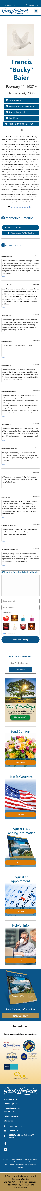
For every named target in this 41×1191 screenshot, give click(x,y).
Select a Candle (7, 612)
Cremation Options (12, 1108)
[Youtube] (5, 1149)
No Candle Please (10, 633)
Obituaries (7, 2)
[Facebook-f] (5, 1143)
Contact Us (15, 2)
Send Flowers (14, 118)
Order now (20, 862)
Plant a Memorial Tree (21, 123)
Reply (3, 276)
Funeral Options (11, 1104)
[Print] (22, 130)
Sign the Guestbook (17, 112)
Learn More (20, 911)
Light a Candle (15, 100)
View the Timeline (14, 228)
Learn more (20, 814)
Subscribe (20, 669)
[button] (36, 11)
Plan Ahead (9, 1112)
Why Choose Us (10, 1099)
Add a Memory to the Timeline (21, 106)
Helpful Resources (11, 1116)
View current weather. (22, 207)
